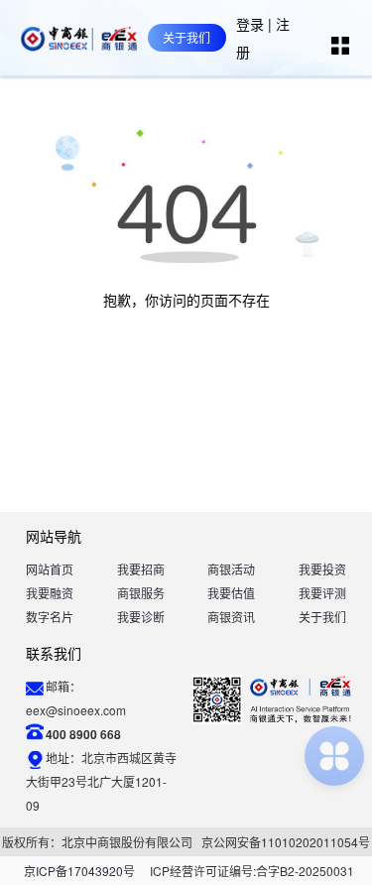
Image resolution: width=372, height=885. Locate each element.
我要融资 (49, 592)
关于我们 (322, 616)
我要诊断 (141, 616)
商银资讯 (231, 616)
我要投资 (322, 569)
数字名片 (49, 616)
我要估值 (231, 592)
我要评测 (322, 592)
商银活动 (231, 569)
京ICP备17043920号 (79, 870)
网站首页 (49, 569)
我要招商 (141, 569)
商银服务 (141, 592)
